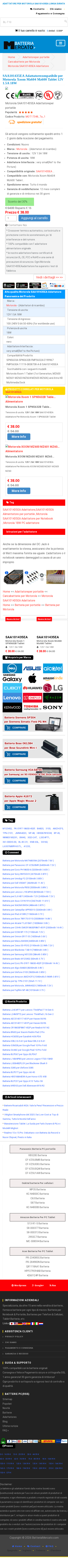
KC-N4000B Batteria (38, 1207)
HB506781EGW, (44, 833)
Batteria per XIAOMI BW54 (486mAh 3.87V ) (24, 905)
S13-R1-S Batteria (37, 1223)
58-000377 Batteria (37, 1228)
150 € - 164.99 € (56, 1463)
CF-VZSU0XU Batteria (37, 1164)
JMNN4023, (21, 833)
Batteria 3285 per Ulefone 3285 (18, 1067)
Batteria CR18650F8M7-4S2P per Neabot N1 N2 (26, 1027)
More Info (19, 436)
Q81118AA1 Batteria (37, 1266)
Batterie (7, 1412)
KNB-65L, (34, 842)
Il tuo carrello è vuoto (31, 30)
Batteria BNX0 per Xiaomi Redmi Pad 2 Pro (24, 1032)
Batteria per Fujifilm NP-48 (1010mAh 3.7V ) (24, 990)
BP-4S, (57, 833)
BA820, (40, 828)
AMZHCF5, (58, 828)
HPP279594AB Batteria (38, 1270)
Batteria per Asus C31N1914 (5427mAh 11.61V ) (26, 901)
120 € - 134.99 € (23, 1463)
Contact (35, 1546)
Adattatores (10, 1417)
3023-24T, (32, 837)
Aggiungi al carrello (34, 218)
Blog (5, 1421)
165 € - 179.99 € (7, 1468)
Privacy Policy (14, 1337)
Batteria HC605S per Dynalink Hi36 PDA (22, 1036)
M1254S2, (7, 828)
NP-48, (32, 833)
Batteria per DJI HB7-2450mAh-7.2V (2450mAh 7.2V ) (29, 896)
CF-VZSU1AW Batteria (37, 1173)
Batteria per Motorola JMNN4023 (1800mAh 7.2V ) (28, 985)
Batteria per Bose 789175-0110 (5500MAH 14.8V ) (27, 918)
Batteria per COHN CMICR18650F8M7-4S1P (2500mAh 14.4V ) (33, 927)
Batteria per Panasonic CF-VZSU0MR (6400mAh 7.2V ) (29, 865)
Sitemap (7, 1399)
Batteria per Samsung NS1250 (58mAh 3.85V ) (25, 954)
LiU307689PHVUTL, (12, 846)
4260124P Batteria (37, 1275)
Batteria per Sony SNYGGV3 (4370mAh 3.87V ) (25, 874)
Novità (6, 1408)
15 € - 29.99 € (19, 1454)
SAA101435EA (44, 171)
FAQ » (6, 1430)
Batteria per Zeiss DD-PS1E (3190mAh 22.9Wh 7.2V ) (28, 945)
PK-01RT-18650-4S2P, (24, 828)
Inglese (27, 1550)
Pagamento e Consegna (50, 13)
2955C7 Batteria (37, 1236)
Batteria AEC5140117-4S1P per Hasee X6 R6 (24, 1018)
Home (11, 57)
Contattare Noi (17, 225)
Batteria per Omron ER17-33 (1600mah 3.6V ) (25, 936)
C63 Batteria (38, 1198)
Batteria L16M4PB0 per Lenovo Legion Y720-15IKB (28, 1058)
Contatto (39, 9)
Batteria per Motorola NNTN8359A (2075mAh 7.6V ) (28, 860)
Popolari (7, 1403)
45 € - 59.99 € (6, 1459)
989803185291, (10, 837)
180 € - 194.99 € (23, 1468)
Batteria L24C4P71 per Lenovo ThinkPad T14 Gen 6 (28, 1010)
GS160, (44, 842)
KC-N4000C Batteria (38, 1193)
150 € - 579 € (5, 1473)
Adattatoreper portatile (36, 57)
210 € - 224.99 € (56, 1468)
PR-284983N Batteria (38, 1262)
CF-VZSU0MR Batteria (37, 1159)
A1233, (27, 846)
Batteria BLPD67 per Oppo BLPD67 (20, 1054)
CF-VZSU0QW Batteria (37, 1168)
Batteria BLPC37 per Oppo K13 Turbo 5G (23, 1081)
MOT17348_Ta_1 (35, 116)
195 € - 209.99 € (39, 1468)
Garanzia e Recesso (16, 1354)
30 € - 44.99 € (33, 1454)
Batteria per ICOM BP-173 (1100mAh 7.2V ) (23, 932)
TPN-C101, (8, 833)
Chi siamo (56, 9)
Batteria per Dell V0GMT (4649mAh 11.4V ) (24, 883)
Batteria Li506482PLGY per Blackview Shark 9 (25, 1063)
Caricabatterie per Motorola (24, 61)
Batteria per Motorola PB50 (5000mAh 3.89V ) (25, 887)
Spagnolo (12, 1550)
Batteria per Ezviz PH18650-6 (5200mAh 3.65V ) (26, 869)
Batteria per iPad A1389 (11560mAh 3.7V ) (23, 914)
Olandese (56, 1550)
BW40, (23, 837)
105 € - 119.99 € (7, 1463)
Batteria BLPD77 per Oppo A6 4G (19, 1072)
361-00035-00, (10, 842)
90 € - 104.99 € (48, 1459)
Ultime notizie (10, 1426)
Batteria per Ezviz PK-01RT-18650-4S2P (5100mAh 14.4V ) (31, 963)
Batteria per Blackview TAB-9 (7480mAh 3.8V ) (25, 950)
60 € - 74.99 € (20, 1459)
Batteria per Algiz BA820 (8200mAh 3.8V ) (23, 967)
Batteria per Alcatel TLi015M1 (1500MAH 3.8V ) (26, 923)
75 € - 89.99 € (34, 1459)
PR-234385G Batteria (38, 1257)
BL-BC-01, (23, 842)
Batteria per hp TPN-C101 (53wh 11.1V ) (22, 981)
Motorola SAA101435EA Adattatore (28, 66)
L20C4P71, (44, 837)
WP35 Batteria (37, 1189)
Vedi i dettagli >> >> (49, 277)
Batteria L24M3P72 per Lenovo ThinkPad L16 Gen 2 (28, 1014)
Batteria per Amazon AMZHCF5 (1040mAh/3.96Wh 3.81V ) (31, 976)
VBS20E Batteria (37, 1155)
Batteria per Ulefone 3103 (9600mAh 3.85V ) (24, 972)
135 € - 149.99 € (39, 1463)
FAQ (50, 1546)
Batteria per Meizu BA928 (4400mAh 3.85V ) (24, 941)
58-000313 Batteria (37, 1232)
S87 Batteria (38, 1202)
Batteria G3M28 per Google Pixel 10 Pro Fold (25, 1045)
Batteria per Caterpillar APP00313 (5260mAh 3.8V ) (27, 909)
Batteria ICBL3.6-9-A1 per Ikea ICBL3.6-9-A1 (24, 1041)
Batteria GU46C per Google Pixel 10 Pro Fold (24, 1050)
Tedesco (40, 1550)
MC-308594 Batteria (37, 1241)
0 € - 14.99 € (5, 1454)
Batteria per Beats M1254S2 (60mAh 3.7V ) (24, 958)
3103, (48, 828)
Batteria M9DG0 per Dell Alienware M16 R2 (23, 1085)
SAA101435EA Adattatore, (19, 509)
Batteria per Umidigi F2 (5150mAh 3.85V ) (23, 878)
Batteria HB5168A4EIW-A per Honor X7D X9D (25, 1076)
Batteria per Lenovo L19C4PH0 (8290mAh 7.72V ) (27, 892)
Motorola (22, 149)
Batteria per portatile (28, 605)
